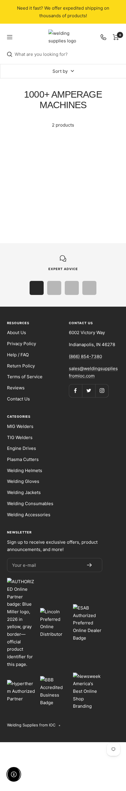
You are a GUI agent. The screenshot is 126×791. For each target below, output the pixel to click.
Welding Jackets (24, 492)
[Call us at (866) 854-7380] (103, 37)
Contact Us (18, 399)
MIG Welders (20, 426)
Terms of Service (24, 376)
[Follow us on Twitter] (88, 390)
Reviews (16, 388)
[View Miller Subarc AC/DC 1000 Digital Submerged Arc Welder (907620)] (93, 155)
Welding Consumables (30, 503)
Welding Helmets (24, 470)
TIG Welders (20, 437)
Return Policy (21, 366)
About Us (16, 332)
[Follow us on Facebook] (75, 390)
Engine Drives (21, 448)
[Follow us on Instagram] (101, 390)
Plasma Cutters (23, 459)
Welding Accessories (28, 514)
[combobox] (67, 54)
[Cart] (116, 37)
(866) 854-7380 (85, 356)
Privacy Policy (21, 343)
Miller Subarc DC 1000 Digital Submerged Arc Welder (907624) (32, 192)
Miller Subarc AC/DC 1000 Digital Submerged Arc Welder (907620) (93, 192)
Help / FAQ (18, 354)
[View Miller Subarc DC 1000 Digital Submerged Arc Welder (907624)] (32, 155)
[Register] (89, 565)
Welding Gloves (23, 481)
